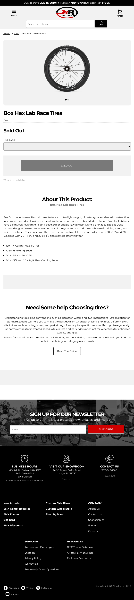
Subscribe (106, 429)
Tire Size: (9, 140)
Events (92, 525)
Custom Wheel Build (59, 508)
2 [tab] (68, 100)
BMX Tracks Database (80, 547)
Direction (67, 479)
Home (6, 33)
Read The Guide (67, 351)
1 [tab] (65, 100)
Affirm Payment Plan (80, 552)
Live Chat (109, 475)
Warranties (31, 563)
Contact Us (95, 514)
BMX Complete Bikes (16, 508)
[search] (101, 24)
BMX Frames (11, 514)
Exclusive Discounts (79, 558)
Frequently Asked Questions (42, 569)
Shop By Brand (55, 514)
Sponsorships (96, 519)
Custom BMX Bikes (58, 503)
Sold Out (67, 165)
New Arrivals (11, 503)
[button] (14, 13)
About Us (94, 508)
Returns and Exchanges (39, 547)
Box (5, 120)
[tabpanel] (67, 69)
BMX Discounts (13, 525)
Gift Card (9, 519)
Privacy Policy (33, 558)
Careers (93, 531)
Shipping (30, 552)
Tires (16, 33)
